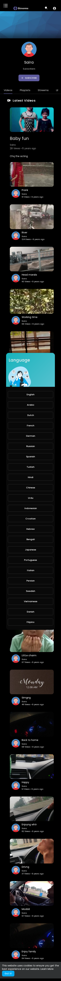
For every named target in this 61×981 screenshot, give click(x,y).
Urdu (30, 498)
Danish (30, 611)
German (30, 436)
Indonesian (30, 508)
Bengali (30, 539)
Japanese (30, 549)
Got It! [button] (8, 973)
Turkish (30, 467)
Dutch (30, 415)
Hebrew (30, 529)
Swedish (30, 591)
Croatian (30, 518)
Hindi (30, 477)
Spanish (30, 456)
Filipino (30, 622)
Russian (30, 446)
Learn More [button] (47, 969)
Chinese (30, 487)
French (30, 425)
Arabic (30, 404)
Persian (30, 580)
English (30, 394)
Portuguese (30, 560)
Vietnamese (30, 601)
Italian (30, 570)
